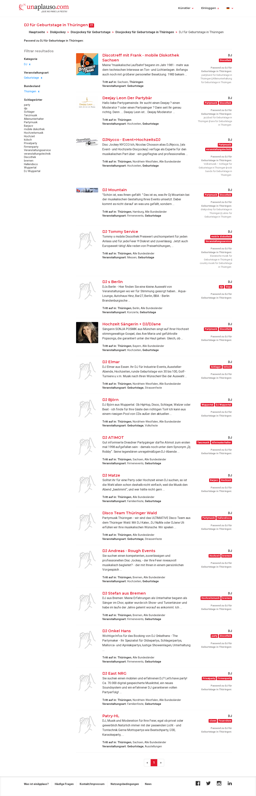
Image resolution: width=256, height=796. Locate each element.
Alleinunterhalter (34, 118)
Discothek (30, 157)
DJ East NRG (114, 673)
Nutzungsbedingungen (125, 784)
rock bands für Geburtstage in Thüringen (218, 171)
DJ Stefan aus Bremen (124, 593)
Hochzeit (29, 136)
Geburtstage (31, 77)
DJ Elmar (111, 362)
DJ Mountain (114, 190)
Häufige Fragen (64, 784)
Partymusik (30, 122)
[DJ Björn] (87, 409)
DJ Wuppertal (32, 171)
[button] (230, 8)
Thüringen (30, 91)
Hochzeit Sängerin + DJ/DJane (132, 324)
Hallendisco (31, 164)
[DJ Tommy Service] (87, 241)
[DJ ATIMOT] (87, 446)
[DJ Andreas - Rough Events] (87, 560)
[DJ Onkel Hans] (87, 640)
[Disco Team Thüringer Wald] (87, 522)
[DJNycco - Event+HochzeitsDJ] (87, 142)
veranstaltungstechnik (37, 153)
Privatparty (30, 143)
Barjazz (28, 125)
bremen (28, 160)
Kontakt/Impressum (92, 784)
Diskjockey (58, 32)
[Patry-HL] (87, 725)
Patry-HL (110, 716)
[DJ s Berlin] (87, 291)
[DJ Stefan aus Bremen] (87, 602)
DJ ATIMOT (113, 437)
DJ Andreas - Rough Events (129, 551)
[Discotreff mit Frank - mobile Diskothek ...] (87, 64)
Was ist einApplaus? (36, 784)
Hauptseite (37, 32)
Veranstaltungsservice (37, 150)
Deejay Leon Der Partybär (127, 98)
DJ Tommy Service (120, 231)
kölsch (28, 139)
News (148, 784)
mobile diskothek (34, 129)
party (27, 105)
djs (25, 108)
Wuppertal (30, 167)
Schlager (29, 111)
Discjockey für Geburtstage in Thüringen (144, 32)
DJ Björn (110, 399)
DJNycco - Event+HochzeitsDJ (131, 139)
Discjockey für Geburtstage (91, 32)
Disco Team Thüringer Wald (129, 513)
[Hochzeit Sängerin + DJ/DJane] (87, 332)
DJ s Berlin (112, 281)
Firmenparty (31, 146)
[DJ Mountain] (87, 190)
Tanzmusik (30, 115)
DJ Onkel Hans (116, 631)
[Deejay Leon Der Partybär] (87, 102)
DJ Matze (111, 475)
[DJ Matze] (87, 484)
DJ (25, 64)
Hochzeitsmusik (33, 132)
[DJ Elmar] (87, 371)
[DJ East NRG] (87, 682)
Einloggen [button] (208, 8)
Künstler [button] (184, 8)
